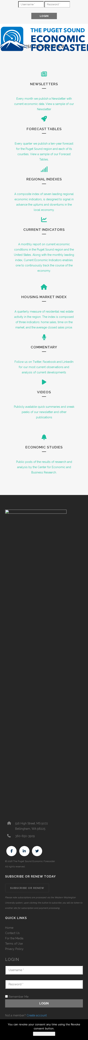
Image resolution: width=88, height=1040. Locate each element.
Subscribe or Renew (27, 888)
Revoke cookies (44, 1033)
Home (9, 927)
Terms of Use (14, 943)
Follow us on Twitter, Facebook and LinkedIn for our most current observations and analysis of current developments (44, 367)
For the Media (14, 938)
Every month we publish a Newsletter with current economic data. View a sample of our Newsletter (44, 104)
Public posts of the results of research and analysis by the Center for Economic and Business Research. (44, 467)
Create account (37, 1015)
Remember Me (18, 996)
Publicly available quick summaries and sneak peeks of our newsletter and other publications (44, 412)
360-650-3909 (25, 836)
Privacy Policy (14, 949)
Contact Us (12, 933)
